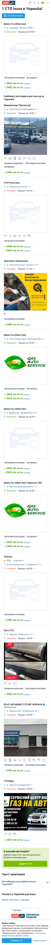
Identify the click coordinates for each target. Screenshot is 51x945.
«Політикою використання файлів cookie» (24, 934)
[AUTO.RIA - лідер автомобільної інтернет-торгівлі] (8, 3)
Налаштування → (41, 941)
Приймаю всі (17, 940)
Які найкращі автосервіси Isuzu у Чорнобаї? (19, 883)
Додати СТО (25, 863)
